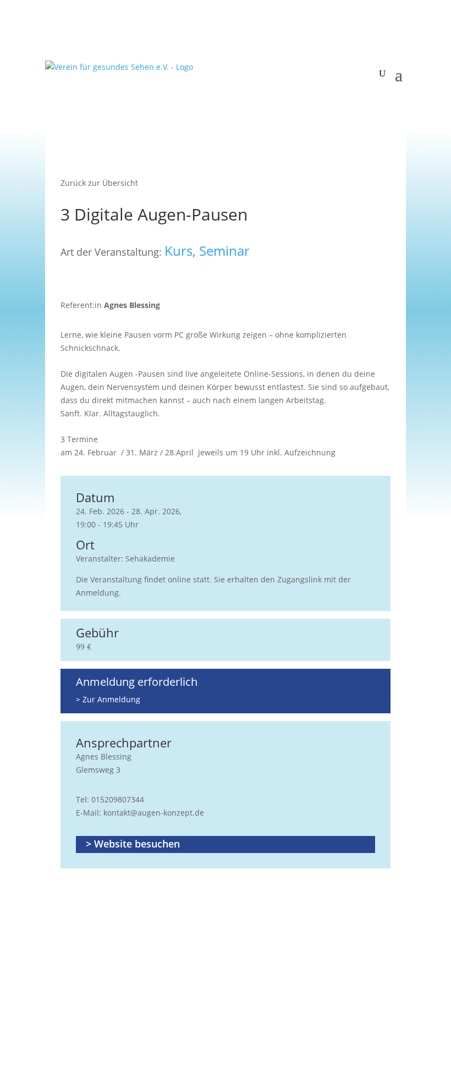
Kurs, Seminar (207, 251)
